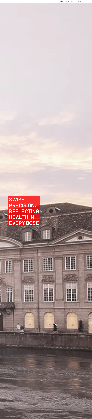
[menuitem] (67, 1)
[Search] (82, 1)
